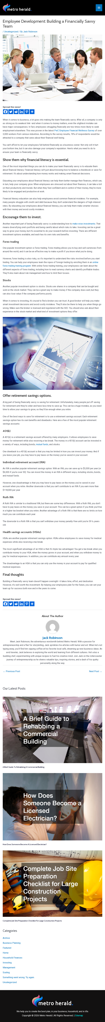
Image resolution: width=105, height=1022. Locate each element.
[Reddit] (16, 111)
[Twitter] (10, 111)
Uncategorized (11, 31)
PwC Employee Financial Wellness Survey (74, 130)
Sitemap (79, 1015)
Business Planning (12, 943)
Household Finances (12, 957)
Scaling (6, 972)
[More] (32, 111)
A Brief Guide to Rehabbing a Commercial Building (23, 767)
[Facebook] (5, 111)
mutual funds (42, 444)
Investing (7, 962)
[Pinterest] (26, 111)
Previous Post (11, 671)
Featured (7, 948)
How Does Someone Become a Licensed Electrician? (25, 844)
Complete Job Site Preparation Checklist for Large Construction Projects (32, 921)
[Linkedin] (21, 111)
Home (5, 952)
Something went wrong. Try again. (18, 977)
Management (9, 967)
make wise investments (83, 223)
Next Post (95, 671)
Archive (6, 938)
